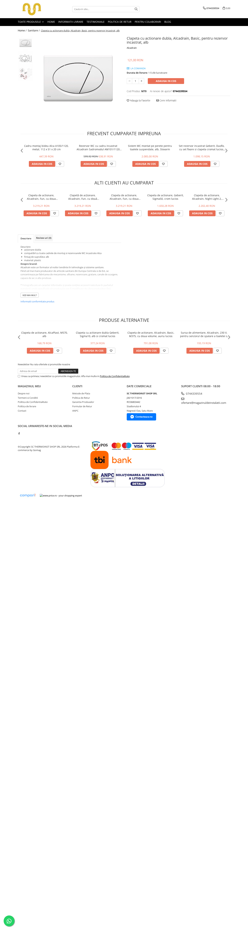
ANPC (75, 410)
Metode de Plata (81, 393)
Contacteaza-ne (144, 416)
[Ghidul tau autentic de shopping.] (28, 495)
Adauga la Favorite (139, 100)
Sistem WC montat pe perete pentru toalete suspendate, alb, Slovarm (150, 147)
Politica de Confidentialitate (115, 376)
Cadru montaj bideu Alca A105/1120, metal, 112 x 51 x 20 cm (46, 147)
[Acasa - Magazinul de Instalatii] (36, 9)
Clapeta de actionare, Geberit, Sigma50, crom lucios (165, 197)
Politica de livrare (27, 406)
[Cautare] (136, 9)
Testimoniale (96, 21)
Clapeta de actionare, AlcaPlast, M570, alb (44, 334)
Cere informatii (167, 100)
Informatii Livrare (70, 21)
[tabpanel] (78, 78)
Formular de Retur (82, 406)
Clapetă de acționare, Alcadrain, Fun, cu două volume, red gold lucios (82, 197)
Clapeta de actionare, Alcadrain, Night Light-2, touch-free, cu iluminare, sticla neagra (206, 197)
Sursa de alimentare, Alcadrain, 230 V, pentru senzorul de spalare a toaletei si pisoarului (204, 334)
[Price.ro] (61, 495)
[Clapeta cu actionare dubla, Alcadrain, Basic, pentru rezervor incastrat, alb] (78, 78)
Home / (22, 30)
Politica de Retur (119, 21)
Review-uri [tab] (43, 237)
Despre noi (23, 393)
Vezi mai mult (30, 295)
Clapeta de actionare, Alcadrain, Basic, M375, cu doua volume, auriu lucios (150, 334)
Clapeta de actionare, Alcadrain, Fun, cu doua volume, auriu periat (41, 197)
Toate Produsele (30, 21)
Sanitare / (34, 30)
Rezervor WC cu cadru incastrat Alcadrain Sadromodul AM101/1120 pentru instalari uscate (98, 147)
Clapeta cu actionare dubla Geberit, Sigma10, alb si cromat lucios (97, 334)
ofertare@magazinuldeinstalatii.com (203, 402)
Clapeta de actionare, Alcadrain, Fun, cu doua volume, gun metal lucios (124, 197)
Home (51, 21)
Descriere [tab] (26, 238)
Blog (167, 21)
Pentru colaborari (148, 21)
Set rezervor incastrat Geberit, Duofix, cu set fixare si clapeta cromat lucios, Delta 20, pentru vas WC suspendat (202, 147)
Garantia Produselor (83, 402)
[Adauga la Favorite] (60, 164)
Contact (22, 410)
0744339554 (193, 393)
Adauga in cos (166, 81)
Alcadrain (132, 47)
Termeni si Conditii (28, 397)
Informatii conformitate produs (37, 301)
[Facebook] (19, 433)
